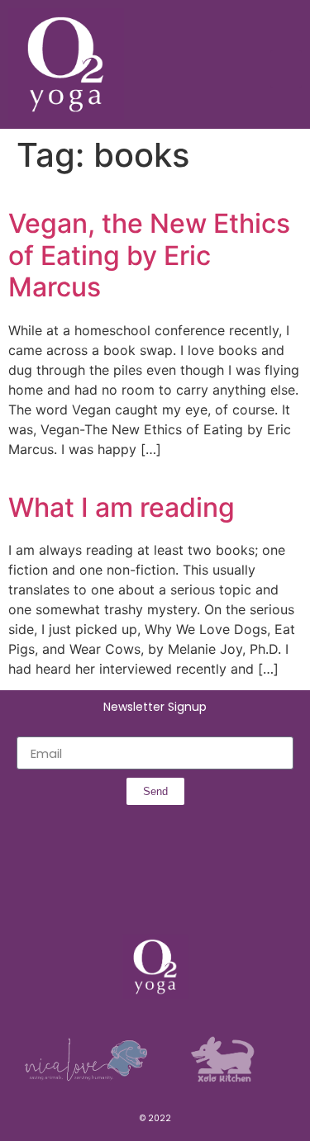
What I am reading (121, 507)
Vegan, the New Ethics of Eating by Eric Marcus (149, 255)
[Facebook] (101, 888)
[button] (286, 69)
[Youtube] (210, 888)
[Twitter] (173, 888)
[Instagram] (137, 888)
